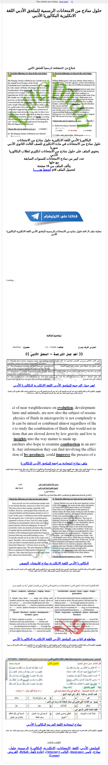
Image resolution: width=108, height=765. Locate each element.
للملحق (95, 748)
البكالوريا (36, 748)
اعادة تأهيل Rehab (32, 752)
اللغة (75, 748)
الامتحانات (64, 748)
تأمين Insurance (80, 752)
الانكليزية (49, 748)
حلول (12, 748)
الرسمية (23, 748)
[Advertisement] (54, 44)
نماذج (96, 752)
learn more (63, 2)
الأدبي (84, 748)
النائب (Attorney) (57, 752)
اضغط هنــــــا (42, 169)
